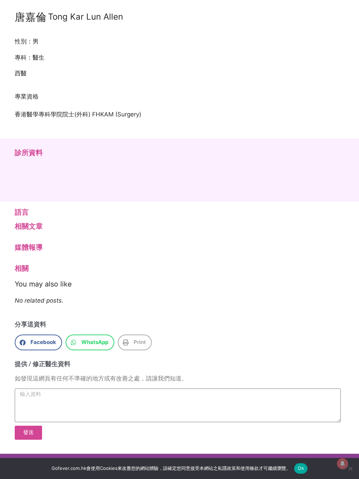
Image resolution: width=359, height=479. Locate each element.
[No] (350, 468)
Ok (301, 468)
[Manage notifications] (342, 463)
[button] (38, 342)
